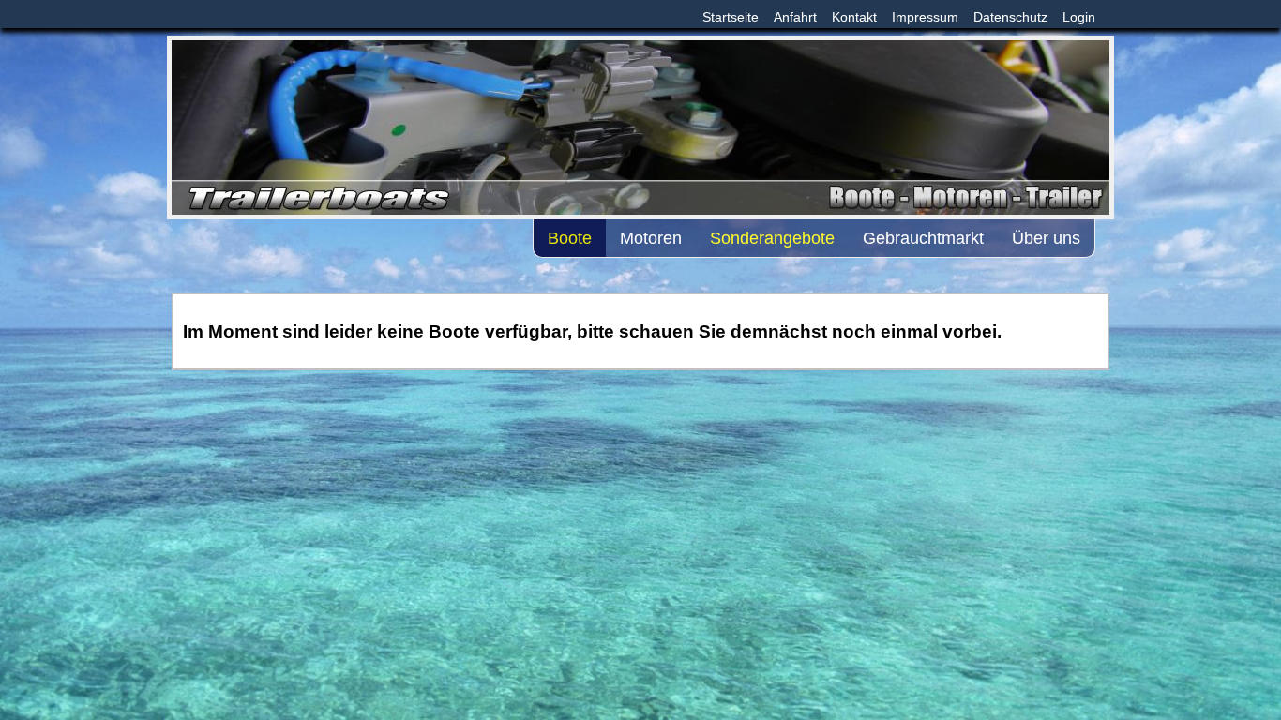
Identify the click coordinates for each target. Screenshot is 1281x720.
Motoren (651, 238)
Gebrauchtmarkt (923, 238)
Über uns (1046, 238)
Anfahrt (795, 16)
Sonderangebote (772, 238)
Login (1078, 16)
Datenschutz (1010, 16)
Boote (570, 238)
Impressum (925, 16)
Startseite (730, 16)
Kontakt (854, 16)
